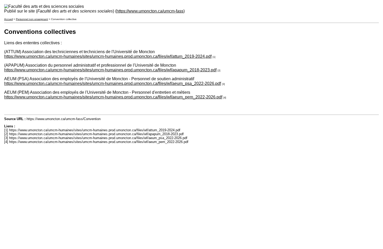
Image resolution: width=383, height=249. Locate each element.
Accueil (8, 19)
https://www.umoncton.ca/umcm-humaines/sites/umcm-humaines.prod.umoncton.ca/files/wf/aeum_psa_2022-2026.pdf (112, 83)
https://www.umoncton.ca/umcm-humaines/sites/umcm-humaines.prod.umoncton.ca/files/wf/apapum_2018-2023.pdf (110, 70)
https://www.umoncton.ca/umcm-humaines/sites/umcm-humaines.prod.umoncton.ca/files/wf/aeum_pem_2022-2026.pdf (113, 97)
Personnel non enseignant (32, 19)
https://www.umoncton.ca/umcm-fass (149, 11)
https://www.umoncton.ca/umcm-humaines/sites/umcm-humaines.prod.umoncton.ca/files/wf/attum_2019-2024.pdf (108, 56)
